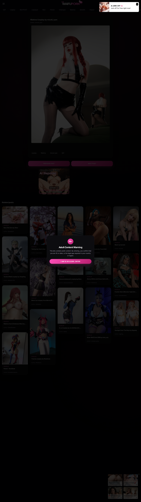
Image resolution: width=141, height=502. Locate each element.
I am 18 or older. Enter (70, 261)
